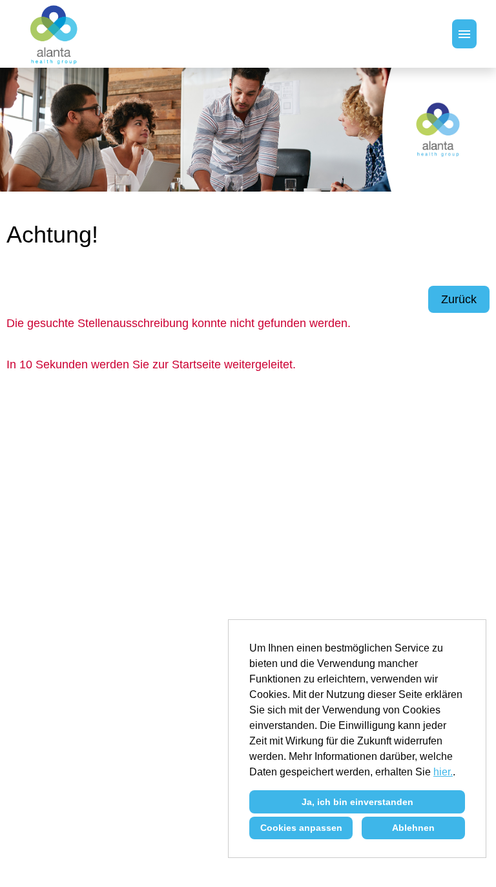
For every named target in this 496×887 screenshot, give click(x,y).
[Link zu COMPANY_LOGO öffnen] (54, 34)
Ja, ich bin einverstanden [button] (357, 802)
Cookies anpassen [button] (301, 827)
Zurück (459, 299)
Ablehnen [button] (413, 827)
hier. (443, 771)
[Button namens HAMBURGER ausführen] (464, 33)
